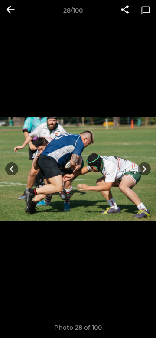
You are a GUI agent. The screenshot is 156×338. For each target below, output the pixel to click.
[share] (125, 10)
